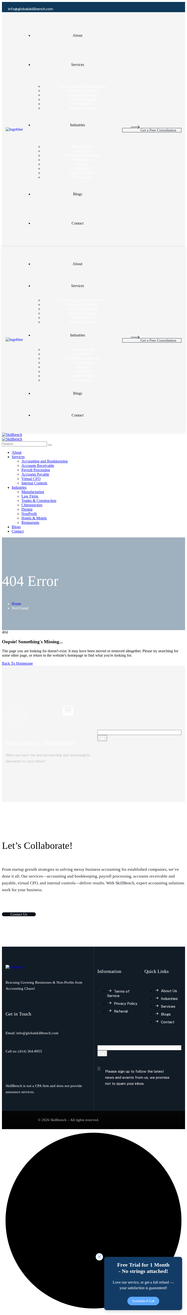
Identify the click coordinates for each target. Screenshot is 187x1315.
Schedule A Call (143, 1301)
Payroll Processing (82, 95)
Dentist (82, 164)
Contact (78, 223)
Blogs (77, 194)
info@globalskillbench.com (37, 1033)
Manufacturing (82, 147)
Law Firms (82, 151)
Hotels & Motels (82, 173)
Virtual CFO (82, 104)
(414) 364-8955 (30, 1051)
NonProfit (82, 168)
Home (16, 604)
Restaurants (82, 177)
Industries (77, 125)
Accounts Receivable (82, 91)
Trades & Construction (82, 155)
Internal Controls (82, 108)
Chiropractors (82, 160)
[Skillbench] (12, 435)
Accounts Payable (82, 99)
